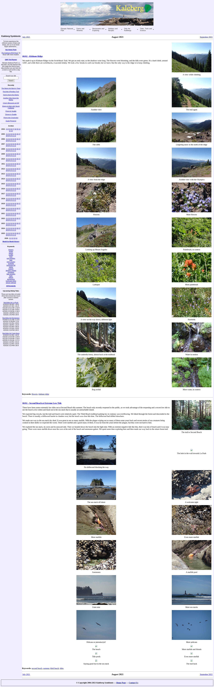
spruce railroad (11, 283)
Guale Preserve (11, 121)
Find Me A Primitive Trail (11, 92)
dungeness (11, 279)
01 (7, 134)
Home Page (121, 683)
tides (62, 668)
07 (13, 129)
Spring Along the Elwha (11, 95)
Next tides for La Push (11, 302)
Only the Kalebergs (127, 29)
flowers (11, 250)
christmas (11, 272)
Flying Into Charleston (11, 118)
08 (15, 129)
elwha (11, 267)
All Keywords (11, 286)
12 (12, 131)
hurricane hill (11, 265)
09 (17, 129)
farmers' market (11, 270)
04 (7, 129)
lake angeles (11, 274)
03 (11, 134)
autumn (10, 269)
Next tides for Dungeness (10, 318)
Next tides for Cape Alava (10, 333)
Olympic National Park (67, 29)
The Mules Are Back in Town (10, 88)
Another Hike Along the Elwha (11, 99)
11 (10, 131)
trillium (11, 277)
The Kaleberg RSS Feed (9, 53)
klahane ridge (44, 394)
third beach (54, 668)
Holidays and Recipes (113, 29)
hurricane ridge (11, 281)
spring (11, 253)
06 (11, 129)
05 (9, 129)
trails (11, 276)
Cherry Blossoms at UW (11, 103)
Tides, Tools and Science (146, 29)
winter (11, 251)
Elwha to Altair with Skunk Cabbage (11, 107)
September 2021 (206, 37)
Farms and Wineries (80, 29)
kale (11, 260)
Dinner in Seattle (11, 114)
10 (19, 129)
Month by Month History (11, 241)
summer (46, 668)
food (10, 257)
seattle (11, 255)
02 (9, 134)
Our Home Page (10, 50)
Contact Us (133, 683)
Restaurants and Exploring (98, 29)
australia (11, 264)
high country (11, 262)
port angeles (11, 258)
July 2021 (26, 37)
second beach (37, 668)
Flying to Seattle (11, 111)
